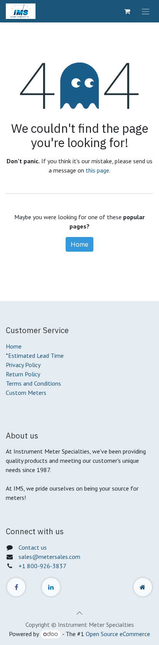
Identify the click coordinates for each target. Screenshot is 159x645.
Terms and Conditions (33, 383)
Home (79, 244)
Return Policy (23, 374)
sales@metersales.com (49, 556)
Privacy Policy (23, 365)
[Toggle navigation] (145, 11)
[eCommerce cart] (127, 11)
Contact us (33, 547)
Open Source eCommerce (118, 634)
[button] (79, 613)
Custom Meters (26, 392)
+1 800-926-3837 (42, 566)
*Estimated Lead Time (35, 355)
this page (97, 170)
